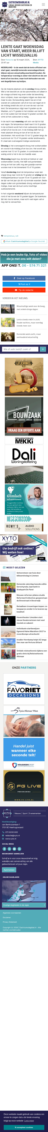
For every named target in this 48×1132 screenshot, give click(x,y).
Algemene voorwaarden (12, 913)
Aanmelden (9, 870)
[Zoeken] (43, 349)
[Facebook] (4, 849)
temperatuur (9, 236)
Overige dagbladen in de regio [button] (16, 905)
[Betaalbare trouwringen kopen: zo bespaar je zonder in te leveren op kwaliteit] (8, 610)
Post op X (25, 284)
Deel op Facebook (26, 278)
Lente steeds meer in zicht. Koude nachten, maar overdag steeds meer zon (30, 322)
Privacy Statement (10, 922)
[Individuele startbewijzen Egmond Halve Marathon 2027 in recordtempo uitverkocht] (8, 632)
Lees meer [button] (29, 1121)
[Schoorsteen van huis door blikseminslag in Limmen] (8, 576)
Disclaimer (7, 917)
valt (16, 236)
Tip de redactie (26, 290)
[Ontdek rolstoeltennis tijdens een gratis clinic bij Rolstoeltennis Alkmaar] (8, 654)
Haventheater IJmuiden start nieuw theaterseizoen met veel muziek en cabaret (31, 620)
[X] (9, 849)
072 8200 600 (11, 832)
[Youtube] (14, 849)
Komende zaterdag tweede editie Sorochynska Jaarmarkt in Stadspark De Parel (32, 587)
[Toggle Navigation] (43, 4)
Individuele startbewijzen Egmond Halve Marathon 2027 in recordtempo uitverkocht (31, 631)
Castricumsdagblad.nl (19, 2)
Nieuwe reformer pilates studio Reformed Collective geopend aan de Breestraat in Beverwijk (32, 598)
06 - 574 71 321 (34, 265)
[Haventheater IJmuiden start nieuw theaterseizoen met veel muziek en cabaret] (8, 621)
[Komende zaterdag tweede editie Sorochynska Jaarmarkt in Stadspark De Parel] (8, 588)
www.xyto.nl (10, 839)
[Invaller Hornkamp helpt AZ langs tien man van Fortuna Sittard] (8, 643)
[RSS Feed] (19, 849)
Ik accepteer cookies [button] (24, 1127)
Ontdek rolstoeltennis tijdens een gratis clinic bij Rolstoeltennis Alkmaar (32, 653)
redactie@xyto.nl (12, 835)
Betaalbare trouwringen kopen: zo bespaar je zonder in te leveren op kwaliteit (32, 609)
